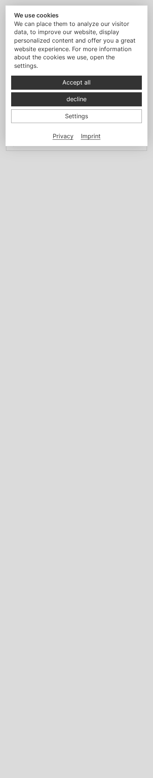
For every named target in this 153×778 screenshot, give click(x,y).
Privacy (63, 136)
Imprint (91, 136)
